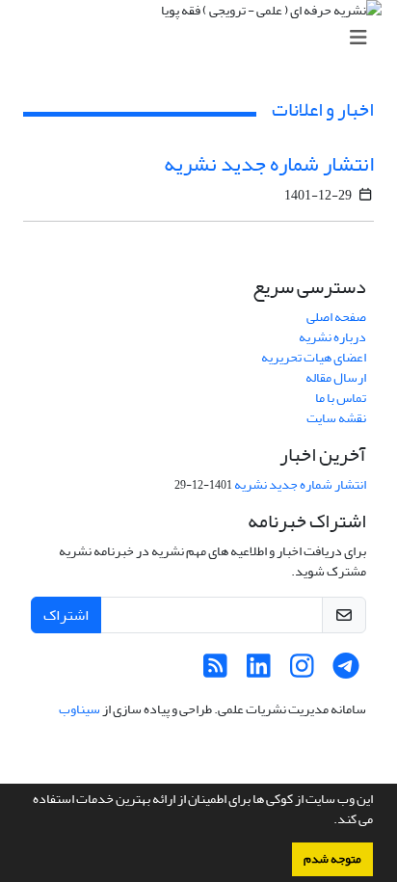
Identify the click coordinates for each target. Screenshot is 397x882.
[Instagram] (302, 671)
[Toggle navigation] (204, 38)
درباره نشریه (332, 337)
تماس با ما (340, 398)
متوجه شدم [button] (332, 858)
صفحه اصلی (336, 317)
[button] (328, 821)
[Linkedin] (258, 671)
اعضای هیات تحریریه (313, 357)
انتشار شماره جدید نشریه (269, 164)
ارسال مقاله (335, 377)
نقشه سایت (336, 418)
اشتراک (66, 615)
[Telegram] (345, 671)
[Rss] (215, 671)
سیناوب (79, 709)
